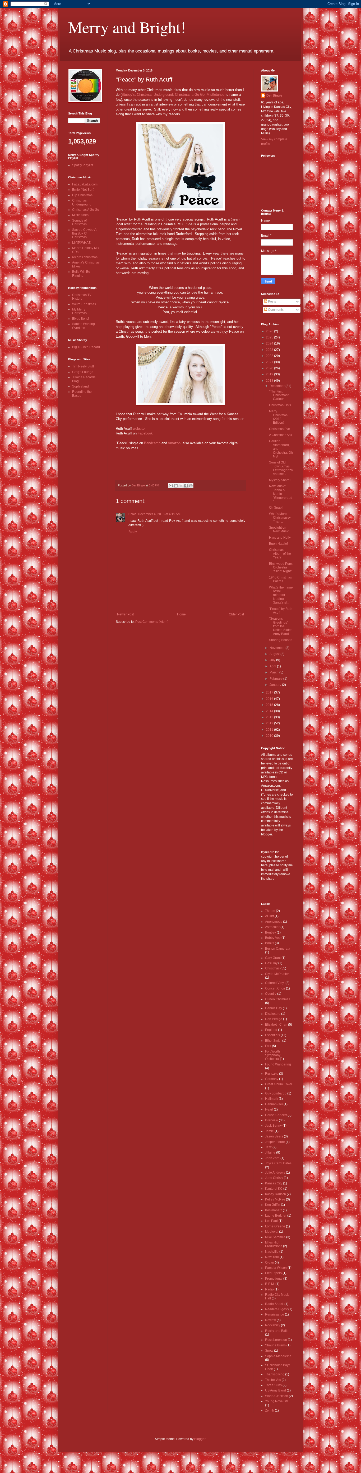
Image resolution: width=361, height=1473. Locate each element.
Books (269, 943)
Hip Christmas (82, 195)
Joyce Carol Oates (278, 1163)
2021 (270, 362)
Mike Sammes (275, 1237)
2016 (270, 699)
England (271, 1030)
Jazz (268, 1147)
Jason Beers (274, 1136)
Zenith (269, 1410)
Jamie (269, 1131)
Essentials (272, 1035)
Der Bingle (274, 95)
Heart (269, 1109)
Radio (269, 1289)
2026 (270, 331)
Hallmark (271, 1099)
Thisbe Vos (273, 1380)
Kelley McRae (275, 1199)
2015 (270, 705)
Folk (268, 1046)
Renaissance (274, 1314)
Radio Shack (274, 1304)
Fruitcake (271, 1073)
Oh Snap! (276, 507)
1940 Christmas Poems (280, 579)
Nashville (272, 1252)
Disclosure (272, 1014)
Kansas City (273, 1183)
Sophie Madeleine (278, 1356)
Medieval (271, 1231)
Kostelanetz (273, 1210)
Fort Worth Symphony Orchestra (272, 1055)
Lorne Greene (275, 1226)
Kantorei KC (274, 1188)
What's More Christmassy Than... (280, 517)
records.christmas (85, 257)
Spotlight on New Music (279, 529)
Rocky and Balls (276, 1331)
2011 (270, 729)
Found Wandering (278, 1064)
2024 (270, 343)
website (139, 429)
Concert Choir (275, 988)
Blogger (199, 1439)
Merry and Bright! (127, 26)
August (275, 654)
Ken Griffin (272, 1205)
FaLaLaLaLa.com (85, 184)
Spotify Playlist (82, 165)
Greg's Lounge (82, 372)
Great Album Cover (278, 1084)
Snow (269, 1350)
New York (272, 1257)
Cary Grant (273, 958)
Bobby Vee (273, 938)
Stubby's (128, 95)
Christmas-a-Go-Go (190, 95)
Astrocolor (272, 927)
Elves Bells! (80, 319)
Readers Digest (276, 1309)
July (273, 660)
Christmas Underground (155, 95)
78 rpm (270, 911)
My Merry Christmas (79, 311)
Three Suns (273, 1385)
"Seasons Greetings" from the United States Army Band (280, 626)
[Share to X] (180, 485)
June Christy (274, 1178)
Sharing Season (280, 640)
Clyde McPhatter (277, 974)
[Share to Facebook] (185, 485)
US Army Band (275, 1390)
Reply (132, 532)
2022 (270, 356)
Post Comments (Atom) (151, 622)
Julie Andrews (275, 1172)
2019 (270, 374)
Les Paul (271, 1221)
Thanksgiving (274, 1374)
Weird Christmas (84, 304)
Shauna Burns (275, 1345)
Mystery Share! (279, 480)
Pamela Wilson (276, 1268)
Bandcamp (152, 443)
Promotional (274, 1278)
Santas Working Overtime (83, 325)
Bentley (270, 932)
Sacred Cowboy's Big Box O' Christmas (84, 233)
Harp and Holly (280, 537)
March (274, 672)
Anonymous (273, 922)
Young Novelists (276, 1401)
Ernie (132, 514)
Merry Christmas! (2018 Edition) (278, 416)
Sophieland (80, 386)
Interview (271, 1120)
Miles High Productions (273, 1244)
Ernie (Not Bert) (83, 190)
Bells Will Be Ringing (81, 273)
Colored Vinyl (275, 983)
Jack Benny (273, 1125)
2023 (270, 350)
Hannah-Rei (274, 1104)
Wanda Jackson (276, 1396)
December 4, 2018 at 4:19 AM (159, 514)
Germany (271, 1079)
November (277, 648)
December (277, 386)
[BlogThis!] (175, 485)
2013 (270, 717)
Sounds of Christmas (79, 222)
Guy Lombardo (275, 1093)
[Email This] (170, 485)
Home (181, 614)
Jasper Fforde (275, 1142)
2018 (270, 380)
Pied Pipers (273, 1273)
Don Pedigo (273, 1019)
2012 (270, 723)
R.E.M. (270, 1284)
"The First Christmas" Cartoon (279, 395)
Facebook (145, 433)
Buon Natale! (278, 544)
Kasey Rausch (275, 1194)
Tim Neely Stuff (83, 366)
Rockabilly (272, 1325)
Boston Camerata (277, 948)
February (276, 679)
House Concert (276, 1115)
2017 (270, 692)
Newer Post (125, 614)
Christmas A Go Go (85, 210)
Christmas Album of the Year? (280, 553)
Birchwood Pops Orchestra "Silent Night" (281, 567)
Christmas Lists (280, 405)
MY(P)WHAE (81, 243)
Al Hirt (269, 916)
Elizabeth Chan (276, 1024)
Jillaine (270, 1152)
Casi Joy (271, 963)
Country (270, 994)
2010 (270, 736)
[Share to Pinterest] (190, 485)
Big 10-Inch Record (86, 347)
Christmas (272, 968)
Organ (269, 1262)
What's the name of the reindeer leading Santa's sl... (281, 595)
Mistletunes (215, 95)
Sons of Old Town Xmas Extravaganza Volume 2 (281, 468)
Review (270, 1320)
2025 (270, 337)
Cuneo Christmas (277, 999)
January (276, 685)
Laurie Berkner (275, 1215)
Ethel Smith (273, 1040)
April (273, 666)
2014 (270, 711)
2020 (270, 368)
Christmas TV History (81, 296)
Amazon (174, 443)
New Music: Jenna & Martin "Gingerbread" (280, 493)
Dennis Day (273, 1008)
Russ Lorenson (276, 1340)
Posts (271, 301)
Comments (275, 310)
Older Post (236, 614)
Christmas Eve (279, 429)
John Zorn (272, 1158)
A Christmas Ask (280, 435)
